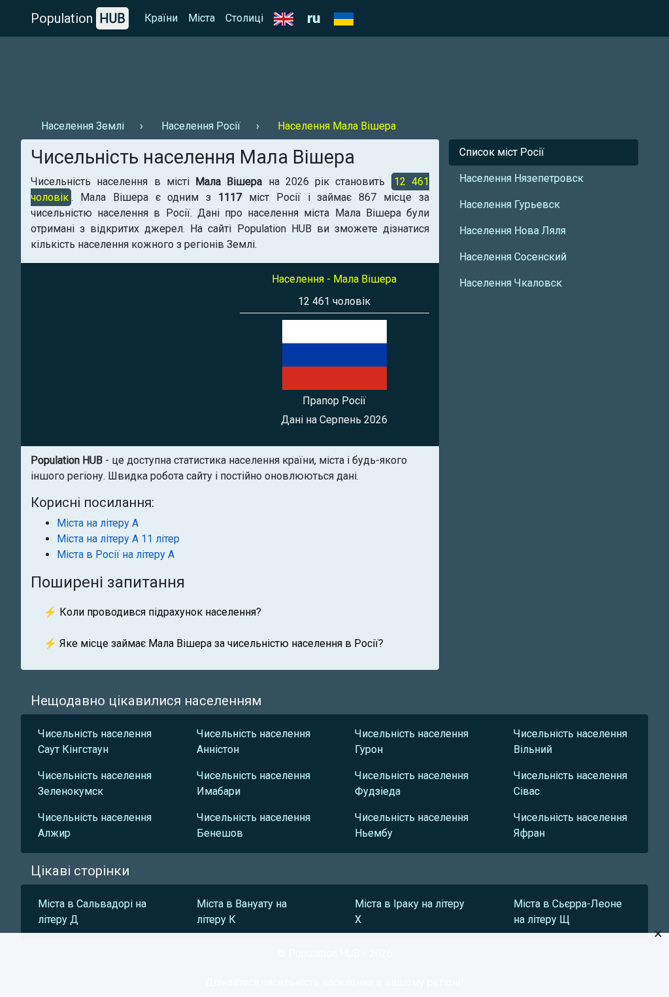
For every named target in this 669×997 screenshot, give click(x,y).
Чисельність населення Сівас (570, 783)
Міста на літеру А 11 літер (118, 539)
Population (78, 18)
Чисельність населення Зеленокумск (95, 783)
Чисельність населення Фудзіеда (411, 783)
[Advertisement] (259, 72)
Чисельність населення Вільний (570, 741)
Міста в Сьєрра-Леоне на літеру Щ (568, 912)
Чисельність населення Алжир (95, 825)
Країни (161, 18)
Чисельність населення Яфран (570, 825)
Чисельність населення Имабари (253, 783)
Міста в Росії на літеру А (115, 554)
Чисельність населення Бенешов (253, 825)
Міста (201, 18)
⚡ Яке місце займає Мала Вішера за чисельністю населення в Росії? (213, 643)
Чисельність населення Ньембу (411, 825)
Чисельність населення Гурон (411, 741)
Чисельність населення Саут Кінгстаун (95, 741)
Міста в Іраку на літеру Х (410, 912)
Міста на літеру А (98, 523)
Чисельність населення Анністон (253, 741)
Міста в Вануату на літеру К (242, 912)
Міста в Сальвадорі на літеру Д (92, 912)
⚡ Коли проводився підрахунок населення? (152, 612)
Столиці (244, 18)
